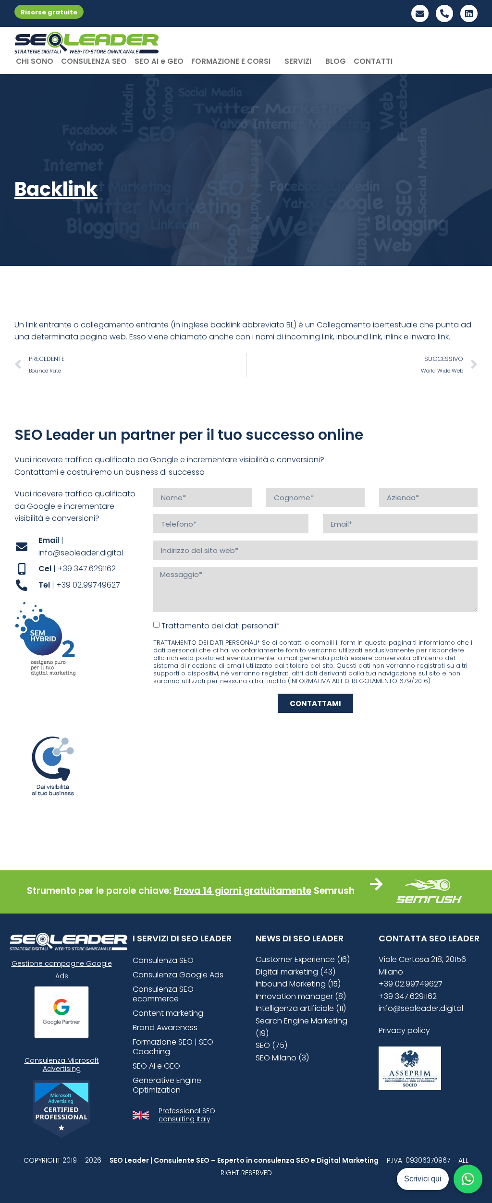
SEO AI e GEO (159, 61)
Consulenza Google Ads (178, 974)
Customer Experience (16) (303, 959)
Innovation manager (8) (301, 996)
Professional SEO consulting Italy (187, 1115)
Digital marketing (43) (295, 971)
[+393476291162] (444, 13)
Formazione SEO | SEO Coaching (173, 1046)
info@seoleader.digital (421, 1008)
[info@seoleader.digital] (420, 13)
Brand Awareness (165, 1027)
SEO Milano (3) (282, 1057)
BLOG (335, 61)
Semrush (334, 890)
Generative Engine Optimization (167, 1085)
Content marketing (168, 1013)
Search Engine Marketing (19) (301, 1027)
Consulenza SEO (163, 960)
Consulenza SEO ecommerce (163, 994)
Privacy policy (404, 1030)
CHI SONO (34, 61)
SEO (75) (271, 1045)
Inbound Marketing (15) (298, 983)
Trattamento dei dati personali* (220, 625)
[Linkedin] (469, 13)
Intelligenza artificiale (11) (301, 1008)
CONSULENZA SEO (94, 61)
